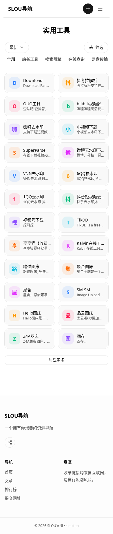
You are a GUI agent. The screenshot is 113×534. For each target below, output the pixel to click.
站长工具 (30, 59)
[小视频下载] (83, 129)
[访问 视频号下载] (14, 222)
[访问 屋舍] (14, 292)
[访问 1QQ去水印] (14, 199)
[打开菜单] (100, 8)
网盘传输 (100, 59)
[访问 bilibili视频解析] (68, 106)
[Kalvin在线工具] (83, 246)
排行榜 (11, 489)
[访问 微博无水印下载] (68, 152)
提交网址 (13, 498)
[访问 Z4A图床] (14, 338)
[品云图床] (83, 315)
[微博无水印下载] (83, 152)
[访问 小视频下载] (68, 129)
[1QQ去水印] (30, 199)
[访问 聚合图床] (68, 269)
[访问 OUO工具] (14, 106)
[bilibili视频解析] (83, 106)
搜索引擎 (53, 59)
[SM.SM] (83, 292)
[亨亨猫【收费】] (30, 246)
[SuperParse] (30, 152)
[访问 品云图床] (68, 315)
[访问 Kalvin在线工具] (68, 245)
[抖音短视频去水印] (83, 199)
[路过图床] (30, 269)
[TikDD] (83, 222)
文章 (9, 480)
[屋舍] (30, 292)
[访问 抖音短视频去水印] (68, 199)
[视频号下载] (30, 222)
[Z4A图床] (30, 339)
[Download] (30, 83)
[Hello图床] (30, 315)
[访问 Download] (14, 83)
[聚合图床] (83, 269)
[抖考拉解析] (83, 83)
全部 (11, 59)
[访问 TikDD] (68, 222)
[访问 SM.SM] (68, 292)
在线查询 (76, 59)
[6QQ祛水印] (83, 176)
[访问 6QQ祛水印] (68, 176)
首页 (9, 472)
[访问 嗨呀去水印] (14, 129)
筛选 (99, 47)
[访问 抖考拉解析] (68, 83)
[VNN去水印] (30, 176)
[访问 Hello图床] (14, 315)
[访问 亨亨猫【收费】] (14, 245)
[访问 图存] (68, 338)
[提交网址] (88, 8)
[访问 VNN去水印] (14, 176)
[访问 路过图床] (14, 269)
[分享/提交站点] (10, 442)
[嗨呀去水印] (30, 129)
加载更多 (56, 360)
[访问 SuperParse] (14, 152)
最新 (14, 47)
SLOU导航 (20, 8)
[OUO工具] (30, 106)
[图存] (83, 339)
